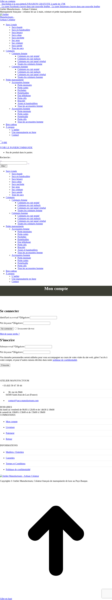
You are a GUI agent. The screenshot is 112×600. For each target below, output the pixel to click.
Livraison (10, 427)
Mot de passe (11, 323)
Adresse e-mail (12, 346)
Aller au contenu (7, 1)
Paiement (10, 433)
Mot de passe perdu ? (10, 334)
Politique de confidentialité (18, 469)
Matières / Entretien (15, 452)
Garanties (10, 458)
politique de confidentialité (65, 360)
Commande (25, 147)
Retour (9, 439)
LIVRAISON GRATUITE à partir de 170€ (45, 4)
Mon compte (12, 421)
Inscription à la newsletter (13, 4)
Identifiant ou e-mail (14, 317)
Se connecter (6, 329)
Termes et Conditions (15, 463)
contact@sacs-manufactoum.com (23, 400)
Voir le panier (9, 147)
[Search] (28, 163)
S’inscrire (5, 365)
